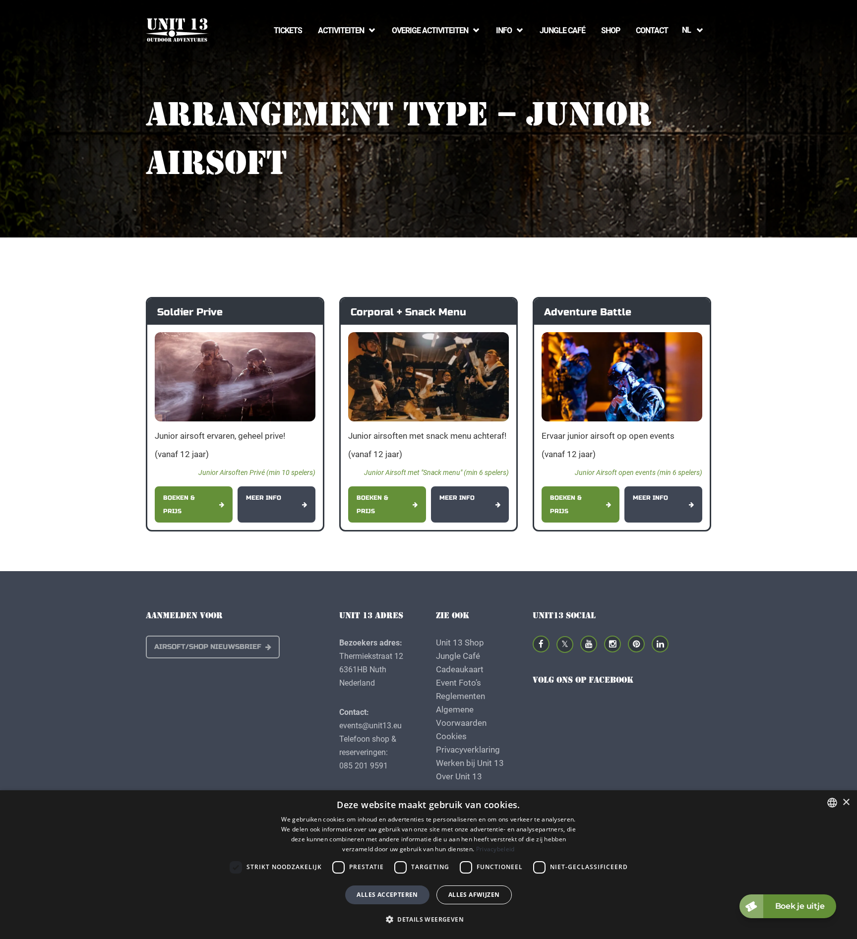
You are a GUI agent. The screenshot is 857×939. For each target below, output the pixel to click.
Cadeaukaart (460, 669)
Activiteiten (341, 30)
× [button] (846, 802)
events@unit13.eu (370, 725)
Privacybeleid (495, 849)
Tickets (288, 30)
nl (686, 29)
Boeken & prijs (179, 504)
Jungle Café (562, 30)
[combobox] (832, 803)
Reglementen (460, 696)
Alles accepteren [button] (387, 894)
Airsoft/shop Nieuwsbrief (207, 647)
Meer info (263, 497)
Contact (652, 30)
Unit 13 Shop (460, 642)
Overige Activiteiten (430, 30)
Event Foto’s (458, 682)
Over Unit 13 (459, 776)
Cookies (451, 736)
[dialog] (428, 864)
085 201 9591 (363, 765)
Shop (610, 30)
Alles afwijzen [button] (474, 894)
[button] (428, 919)
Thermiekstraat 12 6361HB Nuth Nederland (371, 669)
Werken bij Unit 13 (470, 762)
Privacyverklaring (468, 749)
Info (504, 30)
